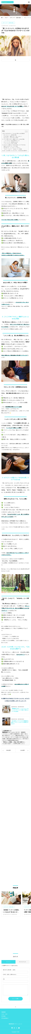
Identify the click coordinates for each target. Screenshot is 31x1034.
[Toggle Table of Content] (25, 131)
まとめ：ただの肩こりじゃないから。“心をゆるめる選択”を (14, 150)
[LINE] (12, 1028)
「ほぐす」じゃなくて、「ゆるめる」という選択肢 (13, 149)
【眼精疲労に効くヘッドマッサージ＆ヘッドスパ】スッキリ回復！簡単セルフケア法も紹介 (20, 710)
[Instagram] (14, 1028)
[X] (16, 1028)
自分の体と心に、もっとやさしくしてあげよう (12, 147)
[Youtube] (19, 1028)
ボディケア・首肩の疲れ (8, 22)
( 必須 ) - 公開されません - (10, 974)
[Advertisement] (15, 79)
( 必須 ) (9, 969)
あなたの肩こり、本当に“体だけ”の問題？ (11, 137)
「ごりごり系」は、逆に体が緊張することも (12, 140)
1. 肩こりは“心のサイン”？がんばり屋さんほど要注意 (13, 133)
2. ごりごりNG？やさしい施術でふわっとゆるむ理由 (13, 139)
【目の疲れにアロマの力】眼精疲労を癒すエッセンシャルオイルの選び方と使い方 (20, 722)
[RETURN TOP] (15, 1007)
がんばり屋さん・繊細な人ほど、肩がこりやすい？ (13, 136)
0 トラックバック (22, 961)
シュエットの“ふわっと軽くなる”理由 (10, 143)
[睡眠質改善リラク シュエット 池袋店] (16, 2)
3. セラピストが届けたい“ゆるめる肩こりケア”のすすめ (13, 144)
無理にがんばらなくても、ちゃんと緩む (11, 146)
